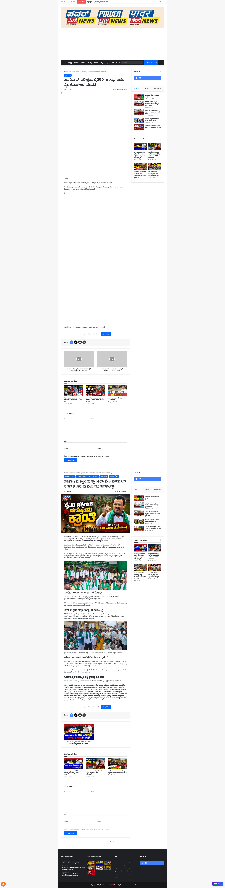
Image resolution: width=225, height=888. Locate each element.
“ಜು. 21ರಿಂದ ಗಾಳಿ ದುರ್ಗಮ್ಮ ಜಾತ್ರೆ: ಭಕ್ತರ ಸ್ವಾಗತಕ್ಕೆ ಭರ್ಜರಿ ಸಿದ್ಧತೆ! (153, 173)
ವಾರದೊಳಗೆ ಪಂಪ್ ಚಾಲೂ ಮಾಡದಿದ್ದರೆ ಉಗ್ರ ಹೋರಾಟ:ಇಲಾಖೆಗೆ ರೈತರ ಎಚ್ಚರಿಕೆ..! (108, 2)
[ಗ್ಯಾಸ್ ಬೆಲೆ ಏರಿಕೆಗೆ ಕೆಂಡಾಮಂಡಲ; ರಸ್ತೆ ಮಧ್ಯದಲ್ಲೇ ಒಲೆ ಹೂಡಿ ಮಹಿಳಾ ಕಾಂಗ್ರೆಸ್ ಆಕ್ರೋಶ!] (95, 390)
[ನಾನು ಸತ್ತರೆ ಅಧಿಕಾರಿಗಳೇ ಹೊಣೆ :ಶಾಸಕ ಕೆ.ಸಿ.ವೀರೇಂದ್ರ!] (117, 390)
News (130, 871)
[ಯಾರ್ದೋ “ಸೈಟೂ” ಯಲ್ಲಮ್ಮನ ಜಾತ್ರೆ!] (139, 97)
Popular (136, 88)
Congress (117, 865)
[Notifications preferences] (3, 884)
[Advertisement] (112, 44)
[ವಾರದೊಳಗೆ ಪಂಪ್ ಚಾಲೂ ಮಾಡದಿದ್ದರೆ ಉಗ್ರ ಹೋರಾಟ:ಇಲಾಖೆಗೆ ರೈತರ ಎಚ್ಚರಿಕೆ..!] (140, 166)
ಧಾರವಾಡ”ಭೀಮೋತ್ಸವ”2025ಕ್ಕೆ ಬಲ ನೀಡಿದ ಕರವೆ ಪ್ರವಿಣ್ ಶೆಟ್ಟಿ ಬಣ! (153, 126)
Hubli (135, 868)
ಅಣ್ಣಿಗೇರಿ (83, 62)
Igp (115, 871)
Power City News (118, 885)
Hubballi (129, 868)
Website (99, 448)
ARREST (124, 862)
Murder (125, 871)
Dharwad (117, 868)
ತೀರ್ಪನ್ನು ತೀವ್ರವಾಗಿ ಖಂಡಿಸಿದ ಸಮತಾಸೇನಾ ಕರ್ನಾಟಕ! (152, 119)
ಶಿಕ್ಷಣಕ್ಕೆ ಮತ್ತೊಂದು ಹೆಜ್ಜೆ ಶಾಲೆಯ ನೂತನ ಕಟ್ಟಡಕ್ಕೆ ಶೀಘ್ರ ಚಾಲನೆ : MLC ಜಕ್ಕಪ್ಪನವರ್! (154, 155)
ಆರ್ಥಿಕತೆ (96, 62)
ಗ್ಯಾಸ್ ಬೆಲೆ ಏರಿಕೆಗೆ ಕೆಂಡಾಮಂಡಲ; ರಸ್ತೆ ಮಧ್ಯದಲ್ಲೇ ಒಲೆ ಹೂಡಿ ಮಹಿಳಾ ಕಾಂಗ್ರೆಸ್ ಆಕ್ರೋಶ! (95, 399)
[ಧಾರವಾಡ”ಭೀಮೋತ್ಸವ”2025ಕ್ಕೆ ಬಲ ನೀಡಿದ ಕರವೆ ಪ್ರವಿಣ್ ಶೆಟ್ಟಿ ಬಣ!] (139, 127)
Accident (117, 862)
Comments (157, 88)
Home (66, 71)
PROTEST (130, 874)
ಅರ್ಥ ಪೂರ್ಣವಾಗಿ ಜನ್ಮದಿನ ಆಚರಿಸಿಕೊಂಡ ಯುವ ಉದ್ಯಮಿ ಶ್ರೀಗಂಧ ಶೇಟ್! (152, 103)
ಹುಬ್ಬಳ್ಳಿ (70, 62)
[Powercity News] (112, 17)
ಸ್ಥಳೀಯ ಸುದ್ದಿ (72, 71)
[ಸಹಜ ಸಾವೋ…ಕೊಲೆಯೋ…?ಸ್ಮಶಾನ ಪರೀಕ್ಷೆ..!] (91, 872)
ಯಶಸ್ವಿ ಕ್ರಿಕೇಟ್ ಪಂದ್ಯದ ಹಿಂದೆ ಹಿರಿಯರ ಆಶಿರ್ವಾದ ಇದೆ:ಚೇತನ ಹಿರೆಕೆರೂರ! (152, 112)
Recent (146, 88)
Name (66, 441)
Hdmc (123, 868)
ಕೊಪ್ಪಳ (112, 62)
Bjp (129, 862)
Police (116, 874)
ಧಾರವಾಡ (76, 62)
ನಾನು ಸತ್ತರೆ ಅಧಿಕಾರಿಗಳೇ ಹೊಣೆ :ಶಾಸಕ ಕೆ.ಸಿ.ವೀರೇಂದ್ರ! (117, 399)
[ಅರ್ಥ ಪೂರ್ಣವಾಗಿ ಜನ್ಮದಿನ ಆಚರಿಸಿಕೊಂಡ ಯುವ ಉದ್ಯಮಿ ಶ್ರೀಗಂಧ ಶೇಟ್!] (139, 103)
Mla (120, 871)
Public (116, 877)
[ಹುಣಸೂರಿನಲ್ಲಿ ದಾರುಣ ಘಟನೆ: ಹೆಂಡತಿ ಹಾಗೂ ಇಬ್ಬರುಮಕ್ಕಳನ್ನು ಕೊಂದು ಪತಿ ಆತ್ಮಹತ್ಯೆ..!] (140, 146)
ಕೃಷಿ (107, 62)
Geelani (133, 885)
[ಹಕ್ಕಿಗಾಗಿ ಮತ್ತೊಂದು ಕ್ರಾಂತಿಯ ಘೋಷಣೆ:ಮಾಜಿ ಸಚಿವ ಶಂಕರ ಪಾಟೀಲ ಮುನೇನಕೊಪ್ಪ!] (91, 863)
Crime (123, 865)
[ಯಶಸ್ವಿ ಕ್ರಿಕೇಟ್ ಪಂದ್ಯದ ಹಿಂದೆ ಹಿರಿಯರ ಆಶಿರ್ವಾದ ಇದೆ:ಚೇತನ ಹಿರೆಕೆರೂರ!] (139, 112)
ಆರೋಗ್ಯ (90, 62)
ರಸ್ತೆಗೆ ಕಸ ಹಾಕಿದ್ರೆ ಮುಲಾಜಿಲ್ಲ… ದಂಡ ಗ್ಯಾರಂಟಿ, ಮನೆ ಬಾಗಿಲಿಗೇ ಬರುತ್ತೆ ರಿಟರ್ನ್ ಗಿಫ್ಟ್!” (73, 399)
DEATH (129, 865)
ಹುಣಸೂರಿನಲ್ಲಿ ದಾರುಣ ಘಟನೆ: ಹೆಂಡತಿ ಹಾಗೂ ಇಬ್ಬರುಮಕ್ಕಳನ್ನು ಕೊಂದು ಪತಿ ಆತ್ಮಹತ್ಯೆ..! (139, 155)
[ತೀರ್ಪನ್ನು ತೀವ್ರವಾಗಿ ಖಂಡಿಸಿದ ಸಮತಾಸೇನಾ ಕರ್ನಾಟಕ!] (139, 120)
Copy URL (106, 334)
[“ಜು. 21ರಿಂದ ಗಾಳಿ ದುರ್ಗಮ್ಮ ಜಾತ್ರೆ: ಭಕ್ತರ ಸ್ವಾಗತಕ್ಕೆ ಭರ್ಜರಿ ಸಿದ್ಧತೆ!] (154, 166)
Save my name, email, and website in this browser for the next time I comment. (87, 456)
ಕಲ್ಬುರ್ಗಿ (102, 62)
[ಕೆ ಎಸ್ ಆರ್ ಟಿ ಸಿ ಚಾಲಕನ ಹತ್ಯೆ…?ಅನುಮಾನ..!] (99, 868)
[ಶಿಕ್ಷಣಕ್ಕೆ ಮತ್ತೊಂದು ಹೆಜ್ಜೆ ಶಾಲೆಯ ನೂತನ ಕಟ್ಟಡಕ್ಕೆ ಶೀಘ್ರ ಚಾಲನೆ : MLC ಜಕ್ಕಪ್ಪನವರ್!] (154, 146)
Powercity (122, 874)
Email (66, 448)
